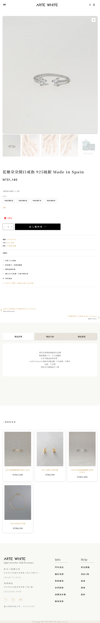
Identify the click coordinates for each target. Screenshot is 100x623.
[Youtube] (20, 599)
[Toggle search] (90, 4)
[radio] (9, 200)
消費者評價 (60, 594)
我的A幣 (85, 574)
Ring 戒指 (10, 243)
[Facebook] (6, 599)
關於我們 (59, 574)
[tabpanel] (50, 369)
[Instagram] (13, 599)
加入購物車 (36, 226)
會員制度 (59, 587)
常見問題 (85, 567)
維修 (83, 594)
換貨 (83, 587)
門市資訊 (59, 567)
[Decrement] (4, 226)
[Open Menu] (4, 4)
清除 (4, 207)
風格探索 (59, 601)
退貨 (83, 581)
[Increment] (11, 226)
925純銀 (9, 246)
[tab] (18, 336)
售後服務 (59, 581)
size (4, 196)
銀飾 (14, 246)
